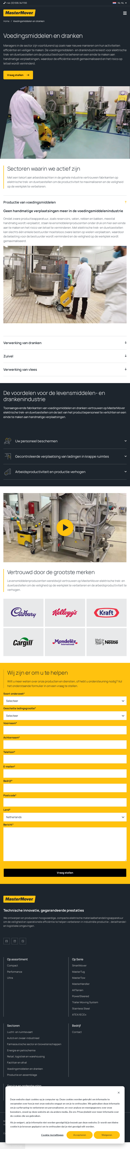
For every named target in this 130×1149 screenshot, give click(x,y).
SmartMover (79, 965)
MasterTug (78, 972)
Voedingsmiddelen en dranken (25, 1069)
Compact (12, 965)
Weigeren (107, 1134)
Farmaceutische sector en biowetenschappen (34, 1044)
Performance (14, 972)
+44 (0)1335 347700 (16, 3)
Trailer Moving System (85, 1002)
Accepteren (79, 1134)
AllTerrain (77, 990)
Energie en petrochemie (21, 1050)
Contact (77, 1032)
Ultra (10, 978)
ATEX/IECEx (79, 1014)
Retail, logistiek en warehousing (26, 1056)
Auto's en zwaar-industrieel (23, 1038)
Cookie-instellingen (52, 1134)
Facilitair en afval (17, 1062)
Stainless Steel (81, 1008)
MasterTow (78, 978)
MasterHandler (81, 984)
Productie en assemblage (22, 1075)
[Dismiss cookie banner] (118, 1093)
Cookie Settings (12, 1145)
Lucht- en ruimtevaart (20, 1032)
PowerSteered (80, 996)
